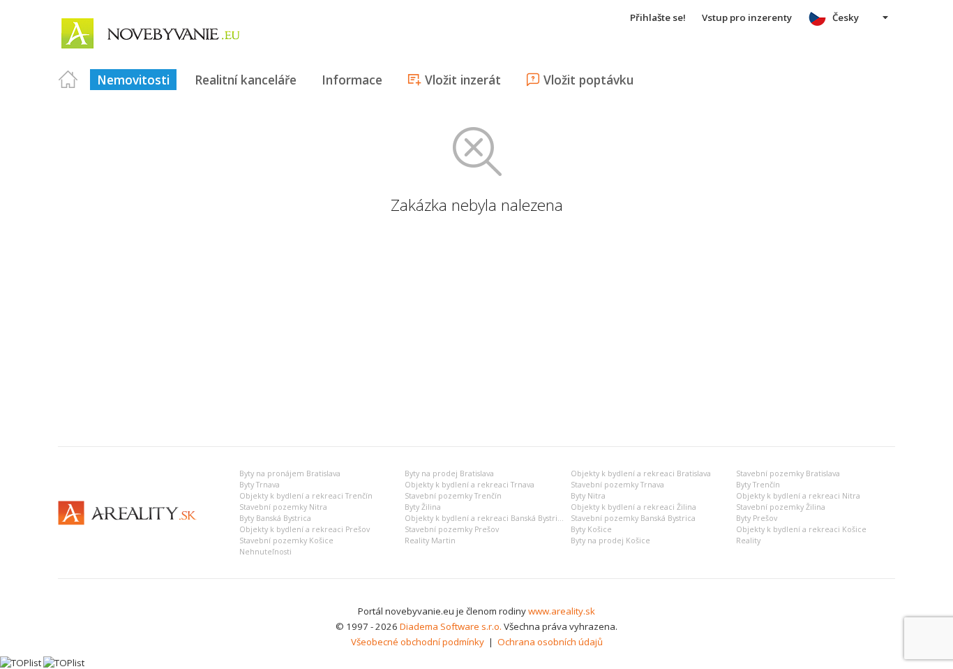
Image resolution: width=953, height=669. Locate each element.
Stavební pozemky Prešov (452, 529)
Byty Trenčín (758, 485)
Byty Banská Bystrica (275, 518)
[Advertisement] (476, 331)
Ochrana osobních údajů (550, 641)
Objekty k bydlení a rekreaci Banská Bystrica (485, 518)
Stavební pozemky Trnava (617, 485)
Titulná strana (68, 79)
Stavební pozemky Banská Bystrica (633, 518)
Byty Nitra (588, 496)
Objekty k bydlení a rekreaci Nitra (798, 496)
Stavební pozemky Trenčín (453, 496)
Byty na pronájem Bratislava (289, 473)
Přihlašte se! (658, 17)
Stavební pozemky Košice (286, 540)
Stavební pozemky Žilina (780, 507)
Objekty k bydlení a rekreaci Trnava (469, 485)
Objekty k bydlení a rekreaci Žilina (633, 507)
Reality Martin (430, 540)
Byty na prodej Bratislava (449, 473)
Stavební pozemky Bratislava (788, 473)
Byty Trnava (259, 485)
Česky (845, 17)
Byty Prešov (756, 518)
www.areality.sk (561, 611)
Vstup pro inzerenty (747, 17)
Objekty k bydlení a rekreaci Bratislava (641, 473)
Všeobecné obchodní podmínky (417, 641)
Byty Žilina (423, 507)
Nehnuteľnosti (265, 552)
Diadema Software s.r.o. (451, 626)
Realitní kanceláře (246, 79)
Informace (352, 79)
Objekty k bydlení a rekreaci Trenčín (306, 496)
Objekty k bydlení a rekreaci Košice (801, 529)
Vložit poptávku (588, 79)
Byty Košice (591, 529)
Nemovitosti (133, 79)
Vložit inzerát (463, 79)
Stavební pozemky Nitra (283, 507)
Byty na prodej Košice (610, 540)
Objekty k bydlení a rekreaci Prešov (304, 529)
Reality (748, 540)
